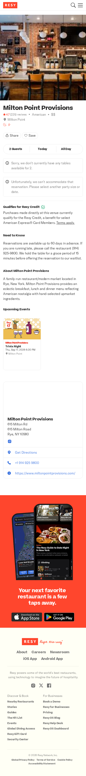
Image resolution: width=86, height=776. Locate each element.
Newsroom (60, 652)
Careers (39, 652)
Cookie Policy (64, 759)
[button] (73, 5)
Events (11, 723)
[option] (43, 57)
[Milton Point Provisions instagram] (10, 441)
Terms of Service (46, 759)
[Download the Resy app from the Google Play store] (59, 617)
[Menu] (79, 5)
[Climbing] (9, 124)
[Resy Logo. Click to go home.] (10, 5)
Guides (11, 712)
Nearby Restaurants (20, 702)
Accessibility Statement (42, 763)
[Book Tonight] (4, 124)
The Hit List (14, 718)
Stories (12, 707)
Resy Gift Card (17, 734)
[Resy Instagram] (33, 685)
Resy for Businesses (56, 707)
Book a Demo (51, 702)
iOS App (30, 658)
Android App (52, 658)
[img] (4, 119)
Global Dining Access (21, 729)
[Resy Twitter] (41, 685)
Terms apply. (65, 223)
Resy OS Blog (51, 718)
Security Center (17, 739)
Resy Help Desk (53, 723)
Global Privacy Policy (22, 759)
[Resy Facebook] (49, 685)
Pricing (48, 712)
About (21, 652)
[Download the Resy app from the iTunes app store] (26, 617)
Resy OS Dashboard (55, 729)
